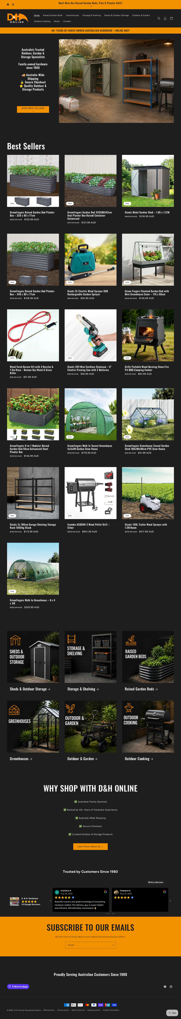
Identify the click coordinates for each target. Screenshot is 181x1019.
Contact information (111, 1010)
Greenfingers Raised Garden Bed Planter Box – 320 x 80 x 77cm (32, 214)
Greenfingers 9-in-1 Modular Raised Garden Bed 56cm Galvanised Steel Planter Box (29, 448)
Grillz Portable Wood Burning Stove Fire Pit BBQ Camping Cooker (147, 368)
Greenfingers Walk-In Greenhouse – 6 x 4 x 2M (32, 602)
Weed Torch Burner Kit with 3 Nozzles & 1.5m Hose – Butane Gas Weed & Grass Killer (31, 370)
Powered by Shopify (33, 1010)
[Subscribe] (113, 945)
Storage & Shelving (81, 689)
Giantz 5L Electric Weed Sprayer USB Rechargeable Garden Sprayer (87, 293)
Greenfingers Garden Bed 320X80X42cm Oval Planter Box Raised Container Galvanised (89, 215)
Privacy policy (63, 1010)
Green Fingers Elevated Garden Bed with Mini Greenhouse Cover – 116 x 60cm (147, 293)
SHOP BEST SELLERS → (32, 109)
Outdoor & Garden (80, 758)
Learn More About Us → (90, 846)
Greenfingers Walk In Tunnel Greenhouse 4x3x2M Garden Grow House (89, 447)
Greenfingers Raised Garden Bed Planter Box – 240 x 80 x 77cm (32, 293)
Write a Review (155, 882)
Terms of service (78, 1010)
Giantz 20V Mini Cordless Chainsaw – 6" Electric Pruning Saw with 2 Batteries (89, 368)
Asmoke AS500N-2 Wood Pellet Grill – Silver (88, 526)
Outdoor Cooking (137, 758)
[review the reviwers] (164, 892)
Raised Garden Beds (139, 689)
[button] (159, 18)
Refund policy (49, 1010)
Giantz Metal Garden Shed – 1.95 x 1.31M (147, 212)
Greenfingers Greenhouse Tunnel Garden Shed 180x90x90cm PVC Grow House (147, 447)
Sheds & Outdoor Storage (28, 689)
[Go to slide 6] (110, 913)
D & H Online (19, 1010)
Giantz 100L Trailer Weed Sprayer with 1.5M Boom (146, 526)
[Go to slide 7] (112, 913)
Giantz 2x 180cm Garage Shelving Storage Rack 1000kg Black (33, 526)
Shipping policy (93, 1010)
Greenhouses (19, 758)
